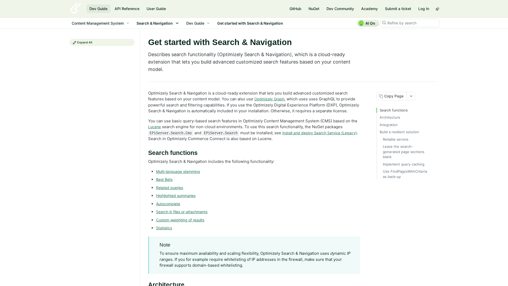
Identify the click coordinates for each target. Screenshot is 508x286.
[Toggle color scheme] (437, 9)
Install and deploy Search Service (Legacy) (319, 133)
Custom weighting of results (180, 220)
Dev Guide (98, 8)
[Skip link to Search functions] (144, 153)
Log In (423, 8)
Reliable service (396, 139)
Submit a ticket (398, 8)
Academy (369, 8)
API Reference (127, 8)
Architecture (390, 117)
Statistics (164, 228)
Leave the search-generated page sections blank (403, 151)
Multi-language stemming (178, 171)
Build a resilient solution (399, 132)
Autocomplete (168, 204)
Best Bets (164, 179)
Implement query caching (403, 164)
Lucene (154, 126)
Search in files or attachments (181, 211)
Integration (389, 125)
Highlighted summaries (176, 195)
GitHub (295, 8)
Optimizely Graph (269, 99)
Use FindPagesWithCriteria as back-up (405, 174)
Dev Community (340, 8)
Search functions (394, 110)
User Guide (156, 8)
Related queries (169, 187)
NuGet (314, 8)
